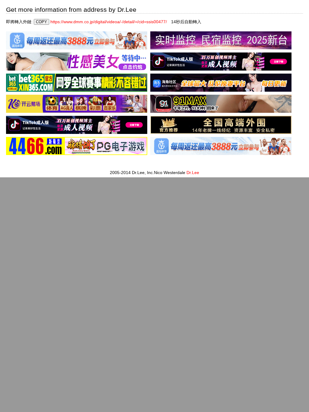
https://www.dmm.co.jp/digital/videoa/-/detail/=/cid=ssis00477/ (108, 21)
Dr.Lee (192, 172)
